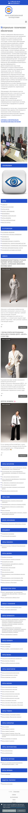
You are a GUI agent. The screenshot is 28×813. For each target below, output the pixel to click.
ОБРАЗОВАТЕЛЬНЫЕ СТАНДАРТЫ (11, 241)
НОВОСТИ (4, 204)
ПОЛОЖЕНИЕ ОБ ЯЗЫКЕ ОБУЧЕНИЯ (11, 250)
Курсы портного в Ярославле (9, 582)
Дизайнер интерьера (7, 557)
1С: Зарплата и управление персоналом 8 (12, 482)
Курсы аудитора (6, 510)
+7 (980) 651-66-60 (14, 1)
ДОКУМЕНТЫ (5, 236)
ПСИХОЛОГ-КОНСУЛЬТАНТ (9, 215)
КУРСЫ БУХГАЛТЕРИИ (8, 207)
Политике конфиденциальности (17, 807)
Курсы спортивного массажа (9, 700)
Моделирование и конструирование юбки (12, 578)
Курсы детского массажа (8, 691)
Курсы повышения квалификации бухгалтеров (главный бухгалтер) (14, 479)
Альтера (16, 791)
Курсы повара (5, 726)
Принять (21, 810)
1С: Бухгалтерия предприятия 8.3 (10, 476)
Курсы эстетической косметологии (10, 672)
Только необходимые (9, 810)
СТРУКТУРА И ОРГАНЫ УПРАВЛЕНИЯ (11, 234)
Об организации (14, 797)
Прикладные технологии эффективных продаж (14, 524)
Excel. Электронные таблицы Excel (10, 597)
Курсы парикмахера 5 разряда (9, 634)
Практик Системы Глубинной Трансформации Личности (13, 546)
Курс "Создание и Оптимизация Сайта (11, 607)
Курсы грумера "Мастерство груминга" (11, 717)
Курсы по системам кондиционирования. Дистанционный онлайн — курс (12, 763)
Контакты (14, 802)
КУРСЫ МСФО (5, 209)
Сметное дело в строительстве (10, 490)
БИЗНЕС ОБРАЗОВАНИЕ (8, 211)
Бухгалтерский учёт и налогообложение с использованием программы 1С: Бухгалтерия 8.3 (13, 473)
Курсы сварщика (6, 774)
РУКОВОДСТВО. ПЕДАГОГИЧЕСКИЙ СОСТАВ (13, 243)
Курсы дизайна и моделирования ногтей (12, 648)
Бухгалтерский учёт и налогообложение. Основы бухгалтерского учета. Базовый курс (14, 468)
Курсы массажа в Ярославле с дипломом (12, 702)
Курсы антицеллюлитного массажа (11, 693)
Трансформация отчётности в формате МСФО (14, 504)
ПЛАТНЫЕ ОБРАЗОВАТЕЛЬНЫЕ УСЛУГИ (12, 247)
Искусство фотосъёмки (8, 572)
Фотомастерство (6, 569)
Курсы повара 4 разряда (8, 729)
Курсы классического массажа (9, 687)
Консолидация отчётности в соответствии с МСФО (13, 507)
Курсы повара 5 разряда (8, 731)
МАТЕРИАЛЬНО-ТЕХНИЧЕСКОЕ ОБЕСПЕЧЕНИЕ (14, 245)
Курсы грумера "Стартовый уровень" (11, 714)
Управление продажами (8, 533)
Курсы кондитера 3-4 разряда (9, 738)
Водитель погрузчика (7, 784)
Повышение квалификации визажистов (12, 658)
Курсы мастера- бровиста (8, 660)
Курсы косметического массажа (10, 696)
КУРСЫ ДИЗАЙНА (6, 218)
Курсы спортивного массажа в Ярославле (12, 704)
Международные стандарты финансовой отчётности (12, 501)
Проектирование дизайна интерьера (11, 559)
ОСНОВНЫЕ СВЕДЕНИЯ (8, 232)
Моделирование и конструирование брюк (12, 580)
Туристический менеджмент (9, 536)
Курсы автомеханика (7, 753)
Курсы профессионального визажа (11, 663)
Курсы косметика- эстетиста (9, 677)
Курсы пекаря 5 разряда (8, 741)
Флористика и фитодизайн (8, 567)
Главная (14, 794)
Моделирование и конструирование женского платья (13, 575)
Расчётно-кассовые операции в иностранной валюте (13, 488)
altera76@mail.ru (15, 3)
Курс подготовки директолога (9, 609)
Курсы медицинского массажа (9, 689)
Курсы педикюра (6, 646)
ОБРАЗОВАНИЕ (6, 239)
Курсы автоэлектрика (7, 750)
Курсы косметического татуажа (10, 675)
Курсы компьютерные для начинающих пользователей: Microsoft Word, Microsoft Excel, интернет (14, 594)
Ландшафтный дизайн (7, 561)
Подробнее (23, 327)
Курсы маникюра (6, 644)
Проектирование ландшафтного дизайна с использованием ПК (13, 564)
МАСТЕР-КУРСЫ (6, 222)
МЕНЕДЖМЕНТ (6, 213)
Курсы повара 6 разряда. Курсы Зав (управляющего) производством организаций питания (13, 735)
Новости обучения (6, 269)
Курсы (14, 799)
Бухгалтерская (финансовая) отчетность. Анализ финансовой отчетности (14, 513)
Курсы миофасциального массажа (10, 698)
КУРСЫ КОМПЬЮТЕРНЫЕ (8, 220)
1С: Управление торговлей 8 (9, 485)
